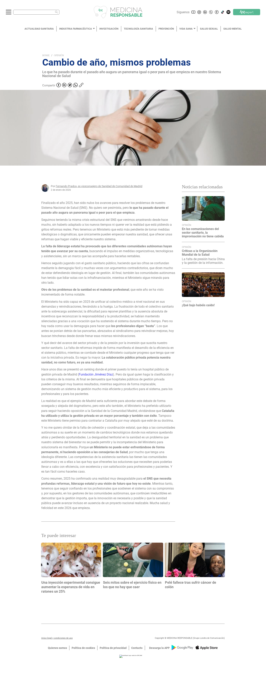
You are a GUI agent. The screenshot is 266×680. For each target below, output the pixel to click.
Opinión (59, 55)
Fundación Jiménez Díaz (96, 374)
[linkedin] (64, 85)
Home (46, 55)
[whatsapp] (75, 85)
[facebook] (58, 85)
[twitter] (70, 85)
